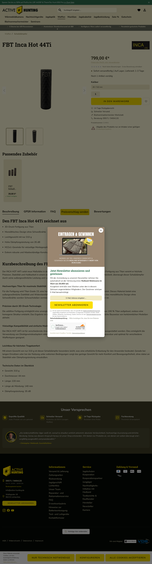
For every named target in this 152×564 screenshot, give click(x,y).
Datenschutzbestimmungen (91, 311)
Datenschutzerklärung (78, 333)
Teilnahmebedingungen (93, 314)
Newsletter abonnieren (71, 305)
